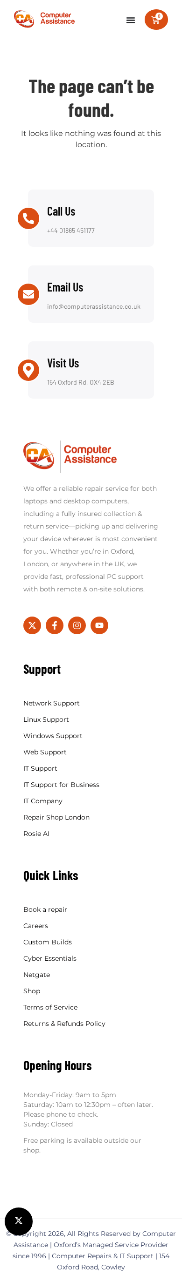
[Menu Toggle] (130, 20)
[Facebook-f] (54, 625)
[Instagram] (77, 625)
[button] (19, 1221)
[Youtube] (99, 625)
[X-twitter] (32, 625)
